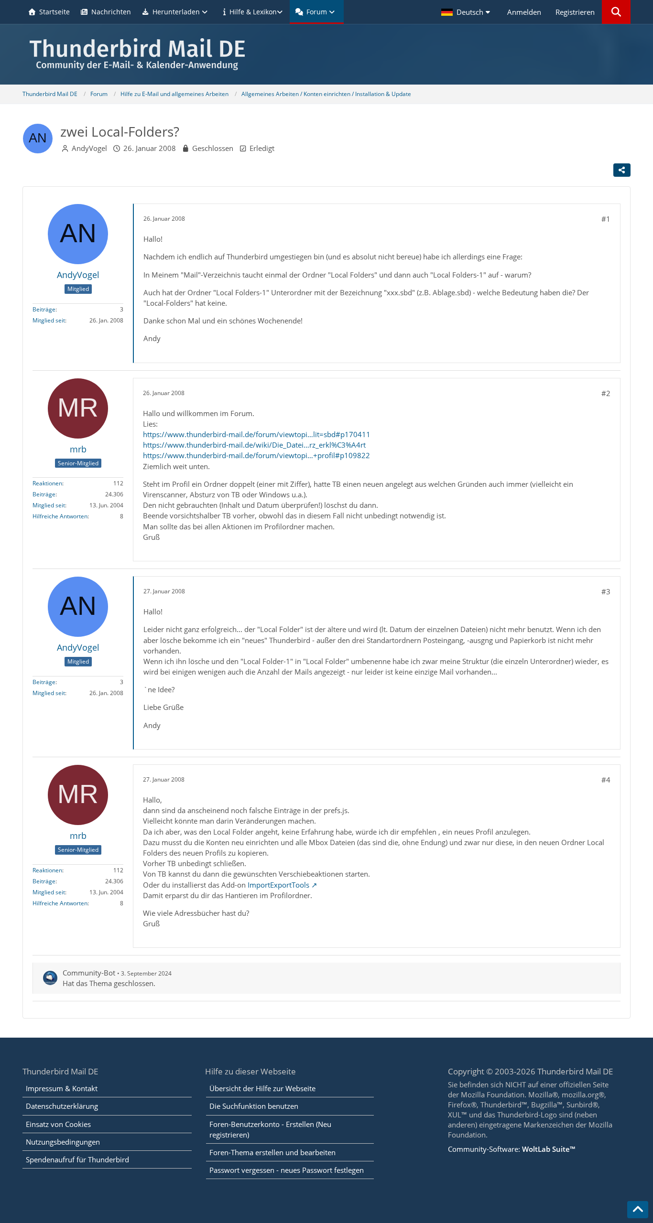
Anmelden (524, 12)
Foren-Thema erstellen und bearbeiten (272, 1152)
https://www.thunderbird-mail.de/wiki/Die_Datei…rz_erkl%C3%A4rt (254, 445)
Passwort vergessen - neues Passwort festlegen (286, 1170)
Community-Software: (511, 1149)
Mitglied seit (49, 320)
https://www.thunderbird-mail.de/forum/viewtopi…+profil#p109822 (256, 455)
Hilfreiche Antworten (60, 516)
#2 (605, 393)
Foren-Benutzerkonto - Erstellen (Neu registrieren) (270, 1129)
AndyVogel (89, 148)
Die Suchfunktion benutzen (253, 1106)
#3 (605, 591)
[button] (467, 12)
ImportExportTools (278, 885)
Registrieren (575, 12)
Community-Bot (89, 972)
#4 (605, 779)
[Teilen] (622, 170)
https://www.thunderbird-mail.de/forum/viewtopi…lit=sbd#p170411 (256, 434)
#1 (605, 219)
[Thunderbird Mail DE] (326, 54)
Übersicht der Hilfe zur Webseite (262, 1088)
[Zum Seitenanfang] (637, 1209)
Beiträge (44, 309)
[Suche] (616, 12)
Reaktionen (47, 483)
